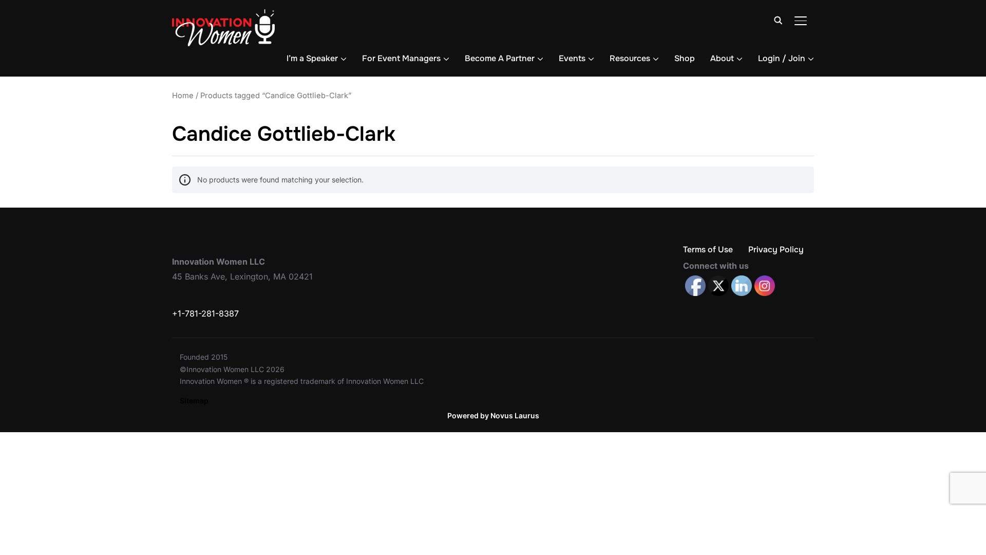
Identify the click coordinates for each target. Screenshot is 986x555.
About (722, 58)
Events (572, 58)
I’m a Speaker (312, 58)
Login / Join (781, 58)
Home (183, 95)
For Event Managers (401, 58)
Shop (684, 58)
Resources (630, 58)
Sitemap (194, 400)
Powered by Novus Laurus (493, 415)
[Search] (778, 19)
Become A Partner (500, 58)
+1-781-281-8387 (205, 313)
